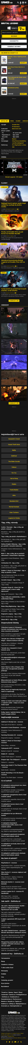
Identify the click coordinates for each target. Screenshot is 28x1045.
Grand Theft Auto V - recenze (11, 756)
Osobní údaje (19, 1033)
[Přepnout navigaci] (20, 2)
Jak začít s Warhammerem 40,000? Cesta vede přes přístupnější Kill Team (13, 937)
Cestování (4, 994)
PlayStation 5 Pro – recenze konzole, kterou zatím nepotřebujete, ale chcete (13, 867)
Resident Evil (14, 501)
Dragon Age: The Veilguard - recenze (13, 759)
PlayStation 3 (18, 145)
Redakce (8, 1033)
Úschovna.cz (17, 999)
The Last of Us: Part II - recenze (11, 724)
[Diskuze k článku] (15, 236)
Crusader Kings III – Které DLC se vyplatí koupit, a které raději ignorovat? (12, 589)
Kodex (3, 1034)
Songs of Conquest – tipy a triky (12, 594)
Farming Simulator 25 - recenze (11, 735)
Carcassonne (5, 958)
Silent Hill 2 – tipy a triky (9, 619)
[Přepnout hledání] (18, 2)
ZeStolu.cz (5, 997)
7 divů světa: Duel (7, 967)
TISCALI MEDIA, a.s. (18, 1037)
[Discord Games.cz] (15, 1042)
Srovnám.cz (5, 1006)
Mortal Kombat (14, 507)
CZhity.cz (12, 1003)
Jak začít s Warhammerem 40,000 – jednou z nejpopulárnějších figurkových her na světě (13, 907)
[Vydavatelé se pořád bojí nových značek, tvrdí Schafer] (14, 279)
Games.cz (12, 994)
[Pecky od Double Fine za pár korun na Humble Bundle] (14, 222)
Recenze (14, 36)
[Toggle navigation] (25, 2)
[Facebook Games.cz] (7, 1042)
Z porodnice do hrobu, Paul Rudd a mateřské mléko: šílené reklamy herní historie (14, 696)
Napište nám (11, 1036)
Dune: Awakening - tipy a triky (11, 616)
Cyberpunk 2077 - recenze (10, 748)
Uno (2, 977)
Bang (3, 961)
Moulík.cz (11, 1001)
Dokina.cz (4, 1003)
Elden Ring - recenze (8, 745)
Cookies (14, 1033)
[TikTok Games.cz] (18, 1042)
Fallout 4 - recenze (7, 762)
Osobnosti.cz (14, 997)
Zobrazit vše (14, 300)
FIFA (14, 495)
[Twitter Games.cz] (9, 1042)
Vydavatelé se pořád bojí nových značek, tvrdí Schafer (13, 289)
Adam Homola (10, 293)
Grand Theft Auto (14, 444)
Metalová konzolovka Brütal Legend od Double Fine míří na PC (13, 262)
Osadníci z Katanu (7, 964)
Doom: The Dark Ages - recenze (12, 777)
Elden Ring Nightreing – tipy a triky (13, 606)
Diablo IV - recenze (7, 754)
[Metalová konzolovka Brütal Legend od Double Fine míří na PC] (14, 251)
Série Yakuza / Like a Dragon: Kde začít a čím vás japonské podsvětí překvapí (12, 668)
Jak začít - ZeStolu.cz (10, 901)
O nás (11, 1034)
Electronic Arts (16, 128)
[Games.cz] (6, 2)
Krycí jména (5, 983)
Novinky (4, 244)
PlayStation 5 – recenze (9, 863)
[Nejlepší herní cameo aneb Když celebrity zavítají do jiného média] (14, 194)
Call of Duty (14, 478)
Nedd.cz (4, 1001)
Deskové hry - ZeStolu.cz (12, 954)
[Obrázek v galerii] (14, 315)
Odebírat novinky (14, 46)
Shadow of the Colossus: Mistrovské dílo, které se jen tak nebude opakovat (13, 675)
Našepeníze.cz (21, 1003)
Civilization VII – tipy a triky (10, 563)
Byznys (4, 272)
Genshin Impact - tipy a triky (10, 580)
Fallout (14, 467)
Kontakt (7, 1034)
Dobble (3, 974)
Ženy (20, 992)
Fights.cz (18, 1001)
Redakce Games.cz (11, 209)
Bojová (14, 139)
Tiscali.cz (4, 992)
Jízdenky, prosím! (7, 980)
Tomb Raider (14, 490)
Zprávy (10, 992)
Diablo (14, 484)
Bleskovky (5, 215)
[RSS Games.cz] (21, 1042)
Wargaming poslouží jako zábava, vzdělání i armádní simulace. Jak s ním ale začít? (12, 943)
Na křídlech (5, 986)
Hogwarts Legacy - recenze (10, 738)
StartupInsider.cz (16, 1006)
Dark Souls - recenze (8, 770)
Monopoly (4, 971)
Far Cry (14, 473)
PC (13, 145)
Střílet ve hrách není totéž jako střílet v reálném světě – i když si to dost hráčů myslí (13, 702)
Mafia (14, 450)
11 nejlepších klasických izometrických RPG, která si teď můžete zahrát (11, 824)
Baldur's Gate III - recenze (10, 751)
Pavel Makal (10, 236)
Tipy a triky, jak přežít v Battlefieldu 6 (13, 536)
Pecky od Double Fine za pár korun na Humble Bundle (12, 232)
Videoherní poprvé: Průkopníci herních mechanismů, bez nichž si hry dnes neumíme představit (14, 629)
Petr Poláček (10, 266)
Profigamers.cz (21, 994)
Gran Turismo (14, 512)
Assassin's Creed (14, 439)
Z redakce (4, 187)
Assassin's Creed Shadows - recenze (13, 727)
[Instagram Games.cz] (12, 1042)
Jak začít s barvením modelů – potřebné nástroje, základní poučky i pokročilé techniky (13, 914)
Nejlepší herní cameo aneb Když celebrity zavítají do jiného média (13, 205)
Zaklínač (14, 456)
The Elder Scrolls (14, 461)
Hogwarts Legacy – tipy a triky (11, 614)
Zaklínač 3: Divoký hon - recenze (12, 722)
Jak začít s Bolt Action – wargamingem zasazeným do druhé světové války (13, 925)
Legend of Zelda (14, 518)
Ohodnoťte (14, 41)
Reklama (3, 1033)
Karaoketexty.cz (6, 999)
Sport (16, 992)
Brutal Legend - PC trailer (14, 177)
